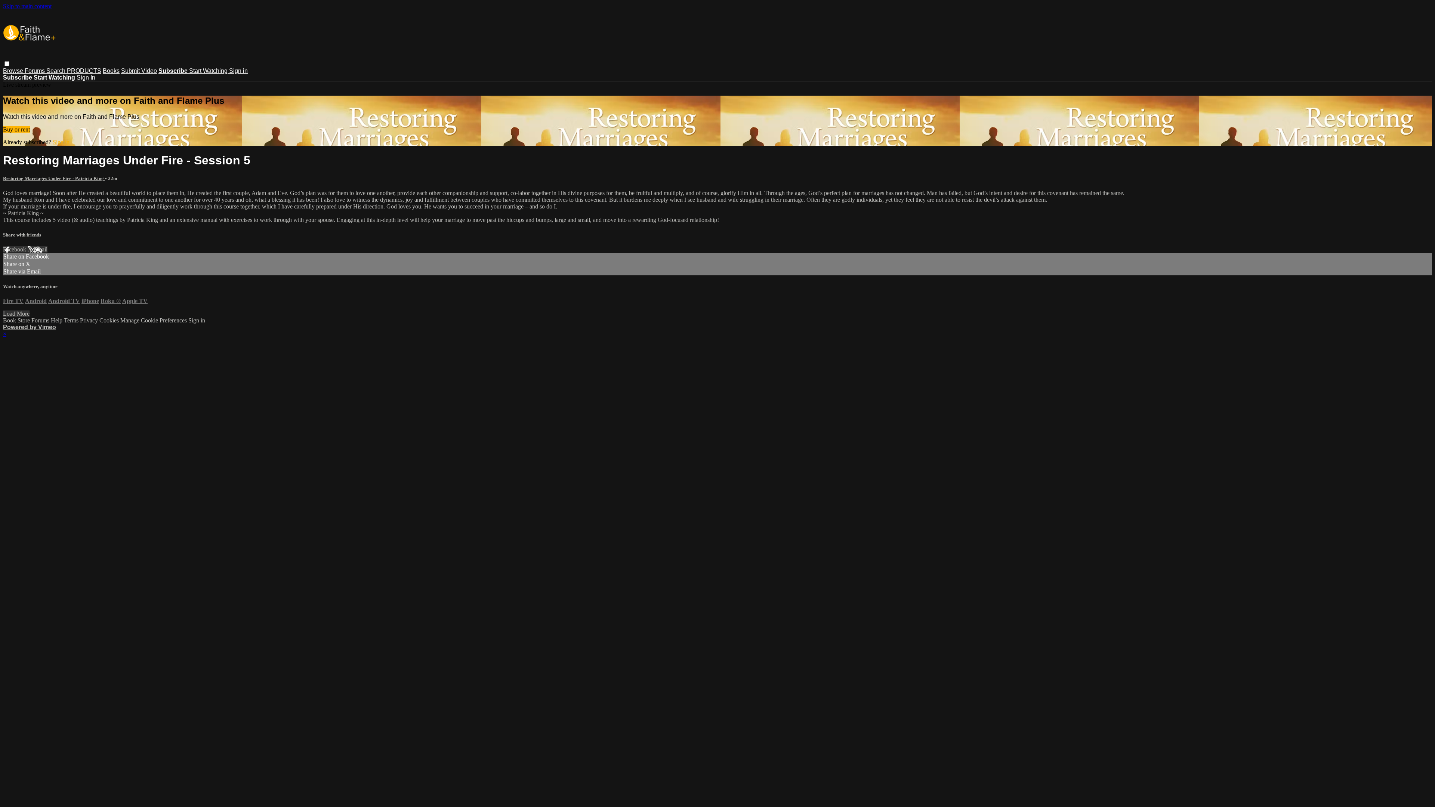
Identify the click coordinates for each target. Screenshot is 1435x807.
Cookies (109, 320)
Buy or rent (16, 129)
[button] (6, 63)
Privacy (89, 320)
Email (40, 249)
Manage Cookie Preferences (154, 320)
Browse (14, 71)
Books (111, 71)
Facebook (15, 249)
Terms (72, 320)
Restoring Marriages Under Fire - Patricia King (54, 178)
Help (57, 320)
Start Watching (209, 71)
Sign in (238, 71)
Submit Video (139, 71)
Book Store (16, 320)
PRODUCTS (84, 71)
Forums (35, 71)
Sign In (86, 77)
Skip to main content (27, 6)
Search (56, 71)
